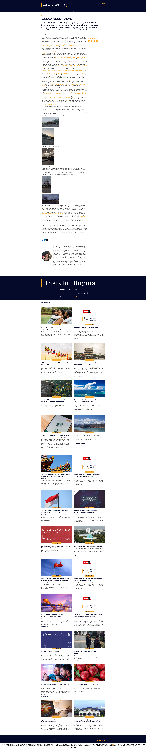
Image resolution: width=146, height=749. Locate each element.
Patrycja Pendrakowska (45, 374)
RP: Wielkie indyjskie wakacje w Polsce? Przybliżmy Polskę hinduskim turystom (52, 328)
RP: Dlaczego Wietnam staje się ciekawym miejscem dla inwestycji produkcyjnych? (53, 615)
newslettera (73, 296)
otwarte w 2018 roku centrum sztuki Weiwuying (70, 108)
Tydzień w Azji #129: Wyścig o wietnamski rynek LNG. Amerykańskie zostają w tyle (87, 475)
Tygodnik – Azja (70, 11)
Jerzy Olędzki (76, 555)
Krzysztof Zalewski (44, 626)
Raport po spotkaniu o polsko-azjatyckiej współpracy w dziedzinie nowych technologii (86, 511)
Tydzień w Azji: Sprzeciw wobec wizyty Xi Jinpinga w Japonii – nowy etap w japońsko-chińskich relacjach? (55, 476)
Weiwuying (61, 272)
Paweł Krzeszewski (77, 411)
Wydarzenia (81, 11)
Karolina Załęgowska (77, 660)
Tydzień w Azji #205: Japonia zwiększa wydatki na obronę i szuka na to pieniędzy (88, 579)
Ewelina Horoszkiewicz (45, 451)
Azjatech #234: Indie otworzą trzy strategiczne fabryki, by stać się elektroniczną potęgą (54, 400)
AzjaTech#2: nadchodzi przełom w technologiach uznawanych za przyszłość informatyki (88, 615)
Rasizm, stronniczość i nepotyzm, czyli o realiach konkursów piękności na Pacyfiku (88, 400)
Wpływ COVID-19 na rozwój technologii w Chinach (55, 435)
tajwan (57, 272)
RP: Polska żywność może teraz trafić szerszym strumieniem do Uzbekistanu (87, 685)
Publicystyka (60, 11)
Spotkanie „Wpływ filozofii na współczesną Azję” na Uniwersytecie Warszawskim (55, 547)
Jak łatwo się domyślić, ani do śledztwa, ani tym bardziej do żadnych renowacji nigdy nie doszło (63, 70)
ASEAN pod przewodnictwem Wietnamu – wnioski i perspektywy (55, 363)
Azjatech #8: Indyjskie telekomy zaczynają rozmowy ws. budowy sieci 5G (86, 328)
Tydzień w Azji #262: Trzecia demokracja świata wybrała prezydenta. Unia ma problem (54, 511)
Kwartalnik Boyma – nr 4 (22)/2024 (51, 651)
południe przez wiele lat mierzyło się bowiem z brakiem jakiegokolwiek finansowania (61, 97)
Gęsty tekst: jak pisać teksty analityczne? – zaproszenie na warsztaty (53, 720)
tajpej (54, 272)
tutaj (113, 744)
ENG (104, 3)
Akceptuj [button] (73, 747)
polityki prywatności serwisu (80, 296)
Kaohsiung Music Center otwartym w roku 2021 (63, 166)
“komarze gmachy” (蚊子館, (51, 51)
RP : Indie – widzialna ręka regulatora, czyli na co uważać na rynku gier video (55, 685)
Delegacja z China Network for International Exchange (86, 652)
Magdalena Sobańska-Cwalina (79, 443)
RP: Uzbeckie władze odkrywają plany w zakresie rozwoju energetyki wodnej (87, 436)
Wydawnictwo (96, 11)
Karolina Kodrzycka (45, 32)
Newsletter (106, 11)
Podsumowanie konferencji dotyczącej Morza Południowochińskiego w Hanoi (86, 363)
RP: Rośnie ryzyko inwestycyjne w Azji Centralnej (88, 546)
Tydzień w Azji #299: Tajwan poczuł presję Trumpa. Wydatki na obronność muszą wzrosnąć (87, 720)
